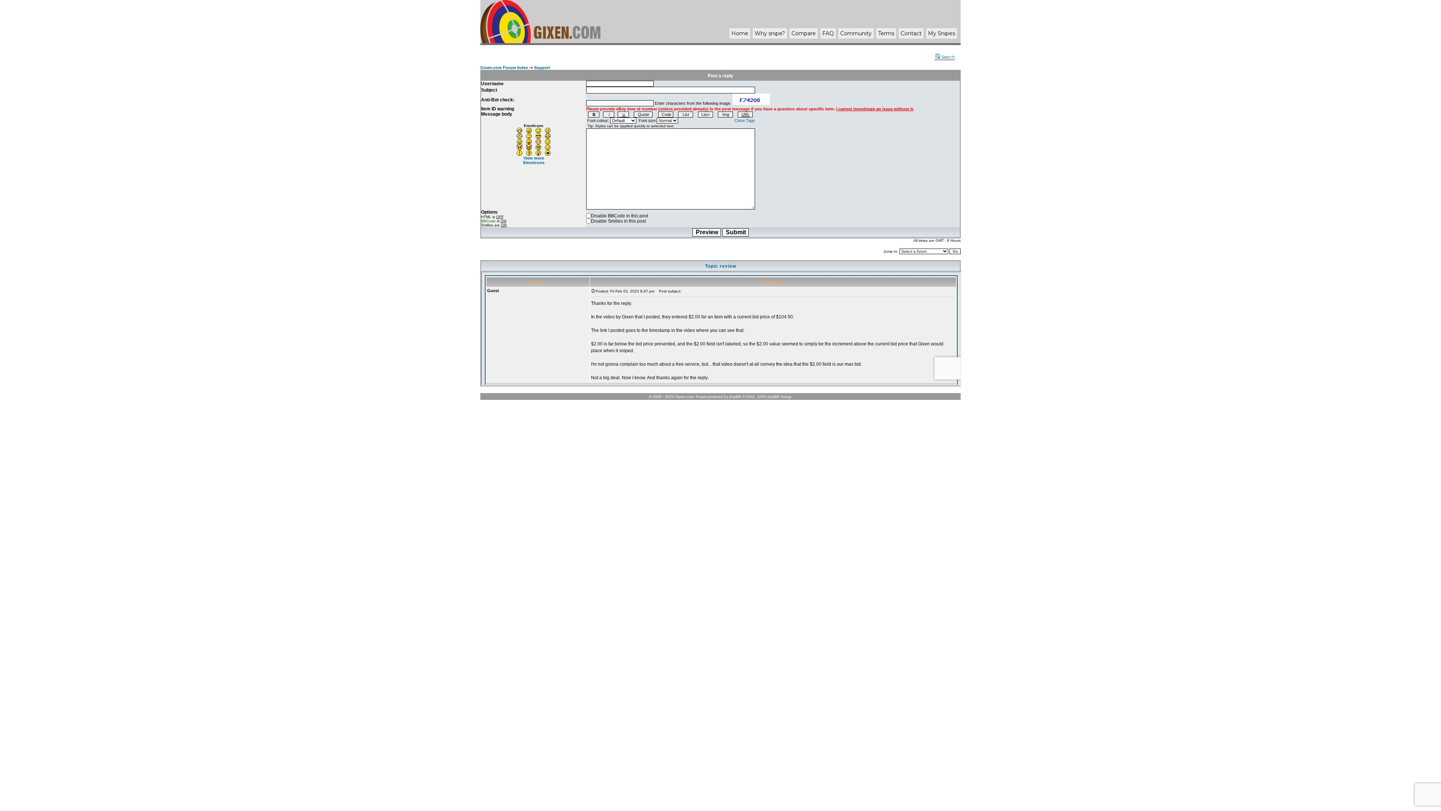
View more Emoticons (534, 160)
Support (542, 67)
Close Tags (744, 120)
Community (856, 33)
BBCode (488, 221)
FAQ (828, 33)
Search (948, 57)
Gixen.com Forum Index (504, 67)
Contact (911, 33)
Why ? (770, 33)
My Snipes (941, 33)
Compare (803, 33)
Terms (886, 33)
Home (739, 33)
